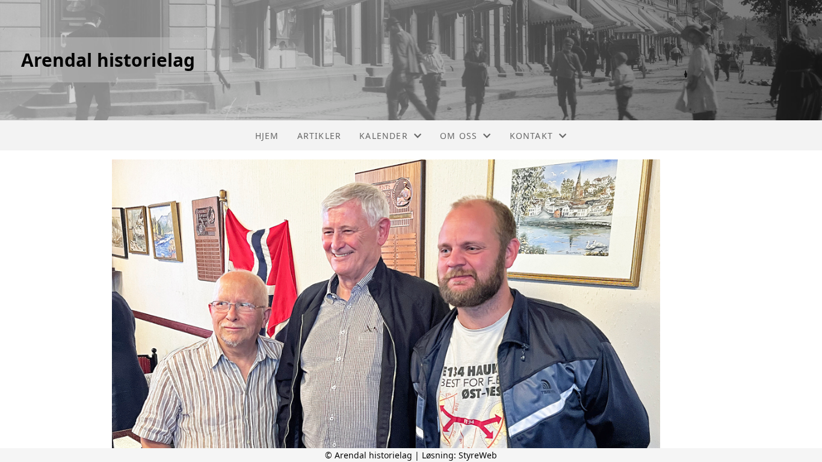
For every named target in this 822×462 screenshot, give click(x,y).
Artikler (319, 135)
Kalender (383, 135)
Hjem (267, 135)
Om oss (458, 135)
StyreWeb (478, 455)
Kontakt (531, 135)
